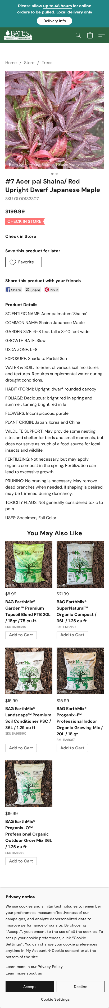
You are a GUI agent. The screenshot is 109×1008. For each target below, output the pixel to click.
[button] (54, 21)
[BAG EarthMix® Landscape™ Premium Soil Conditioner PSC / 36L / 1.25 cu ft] (28, 671)
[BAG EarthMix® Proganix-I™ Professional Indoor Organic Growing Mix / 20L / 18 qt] (80, 671)
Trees (47, 62)
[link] (55, 997)
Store (29, 62)
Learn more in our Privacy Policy (34, 966)
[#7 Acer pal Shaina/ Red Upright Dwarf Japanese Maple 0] (54, 120)
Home (11, 62)
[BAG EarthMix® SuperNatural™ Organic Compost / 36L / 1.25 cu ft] (80, 564)
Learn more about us (24, 973)
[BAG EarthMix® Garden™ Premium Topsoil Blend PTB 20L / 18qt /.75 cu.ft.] (28, 564)
